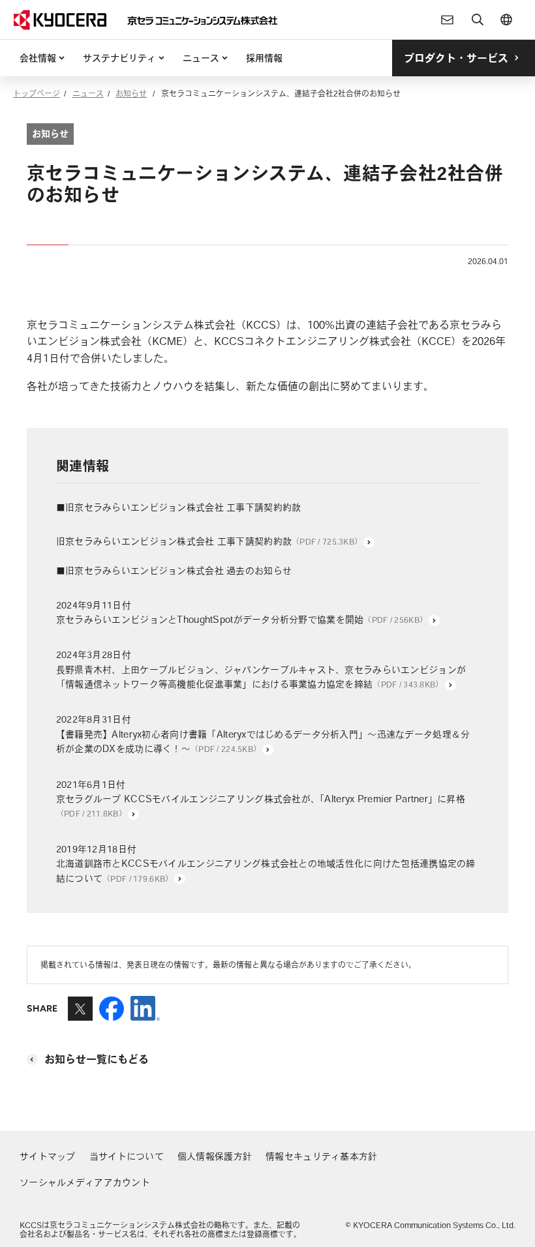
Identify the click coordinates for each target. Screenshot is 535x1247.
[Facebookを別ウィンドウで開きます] (111, 1015)
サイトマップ (48, 1156)
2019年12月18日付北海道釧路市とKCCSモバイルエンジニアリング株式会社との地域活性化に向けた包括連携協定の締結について (266, 864)
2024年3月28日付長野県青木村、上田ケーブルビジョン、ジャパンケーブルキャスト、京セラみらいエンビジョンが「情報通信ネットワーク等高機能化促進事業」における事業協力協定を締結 (261, 669)
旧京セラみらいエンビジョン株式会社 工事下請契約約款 (209, 541)
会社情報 (38, 58)
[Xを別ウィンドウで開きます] (80, 1015)
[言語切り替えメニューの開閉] (506, 19)
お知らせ (131, 93)
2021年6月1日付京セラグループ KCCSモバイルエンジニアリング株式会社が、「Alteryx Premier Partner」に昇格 (260, 799)
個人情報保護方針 (214, 1156)
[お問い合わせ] (447, 19)
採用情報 (264, 58)
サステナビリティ (119, 58)
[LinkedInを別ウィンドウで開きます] (145, 1015)
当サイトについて (126, 1156)
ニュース (201, 58)
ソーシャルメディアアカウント (85, 1182)
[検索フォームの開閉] (477, 19)
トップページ (36, 93)
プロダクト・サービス (456, 58)
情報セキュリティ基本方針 (321, 1156)
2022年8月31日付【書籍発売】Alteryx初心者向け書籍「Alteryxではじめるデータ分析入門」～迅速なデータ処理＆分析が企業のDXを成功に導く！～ (263, 734)
